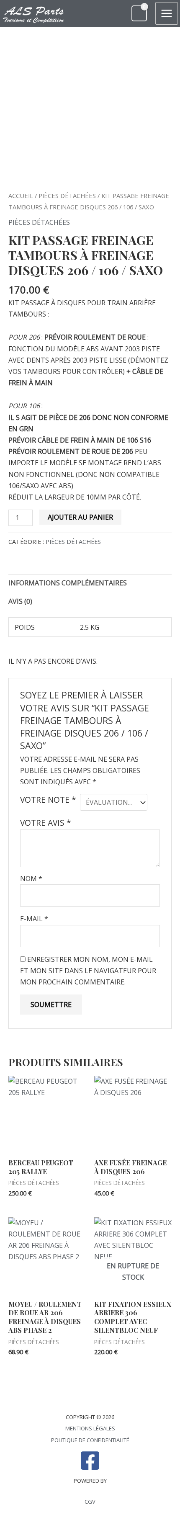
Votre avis (45, 822)
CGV (90, 1501)
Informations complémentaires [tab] (67, 582)
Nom (31, 878)
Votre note (48, 799)
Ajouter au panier (80, 517)
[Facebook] (90, 1460)
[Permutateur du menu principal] (166, 13)
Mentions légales (90, 1428)
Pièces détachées (67, 195)
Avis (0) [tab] (20, 601)
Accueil (20, 195)
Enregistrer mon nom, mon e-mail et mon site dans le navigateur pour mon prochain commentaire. (88, 971)
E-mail (34, 918)
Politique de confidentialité (90, 1440)
